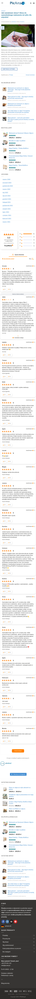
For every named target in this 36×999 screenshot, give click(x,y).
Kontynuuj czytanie (9, 69)
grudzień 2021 (7, 199)
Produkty (5, 935)
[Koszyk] (34, 3)
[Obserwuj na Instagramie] (7, 921)
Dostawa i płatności (7, 973)
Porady (3, 10)
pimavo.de (8, 926)
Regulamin (11, 994)
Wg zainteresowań (8, 945)
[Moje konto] (31, 3)
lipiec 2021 (6, 212)
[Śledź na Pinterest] (15, 921)
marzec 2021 (6, 222)
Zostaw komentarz (30, 75)
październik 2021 (8, 205)
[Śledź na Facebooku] (3, 921)
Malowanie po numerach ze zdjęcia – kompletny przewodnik (19, 104)
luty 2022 (5, 192)
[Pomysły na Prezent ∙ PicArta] (18, 3)
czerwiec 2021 (7, 215)
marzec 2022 (6, 189)
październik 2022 (8, 186)
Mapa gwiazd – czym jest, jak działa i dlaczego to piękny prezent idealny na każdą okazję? (21, 119)
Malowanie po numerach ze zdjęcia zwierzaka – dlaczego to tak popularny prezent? (19, 89)
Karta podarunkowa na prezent (12, 948)
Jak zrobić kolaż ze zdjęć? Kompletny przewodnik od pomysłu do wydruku (19, 111)
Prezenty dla (6, 938)
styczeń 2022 (6, 196)
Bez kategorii (6, 951)
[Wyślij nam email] (11, 921)
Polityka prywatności (22, 994)
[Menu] (2, 3)
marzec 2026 (6, 179)
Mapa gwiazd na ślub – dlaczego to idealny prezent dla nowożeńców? (20, 97)
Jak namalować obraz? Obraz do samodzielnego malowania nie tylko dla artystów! (16, 15)
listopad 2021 (7, 202)
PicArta (22, 21)
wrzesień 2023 (7, 182)
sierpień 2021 (7, 209)
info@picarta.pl (5, 965)
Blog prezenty (5, 983)
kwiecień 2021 (7, 218)
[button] (13, 255)
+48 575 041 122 (6, 963)
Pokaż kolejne (18, 750)
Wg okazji (5, 942)
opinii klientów (8, 240)
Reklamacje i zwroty (7, 975)
